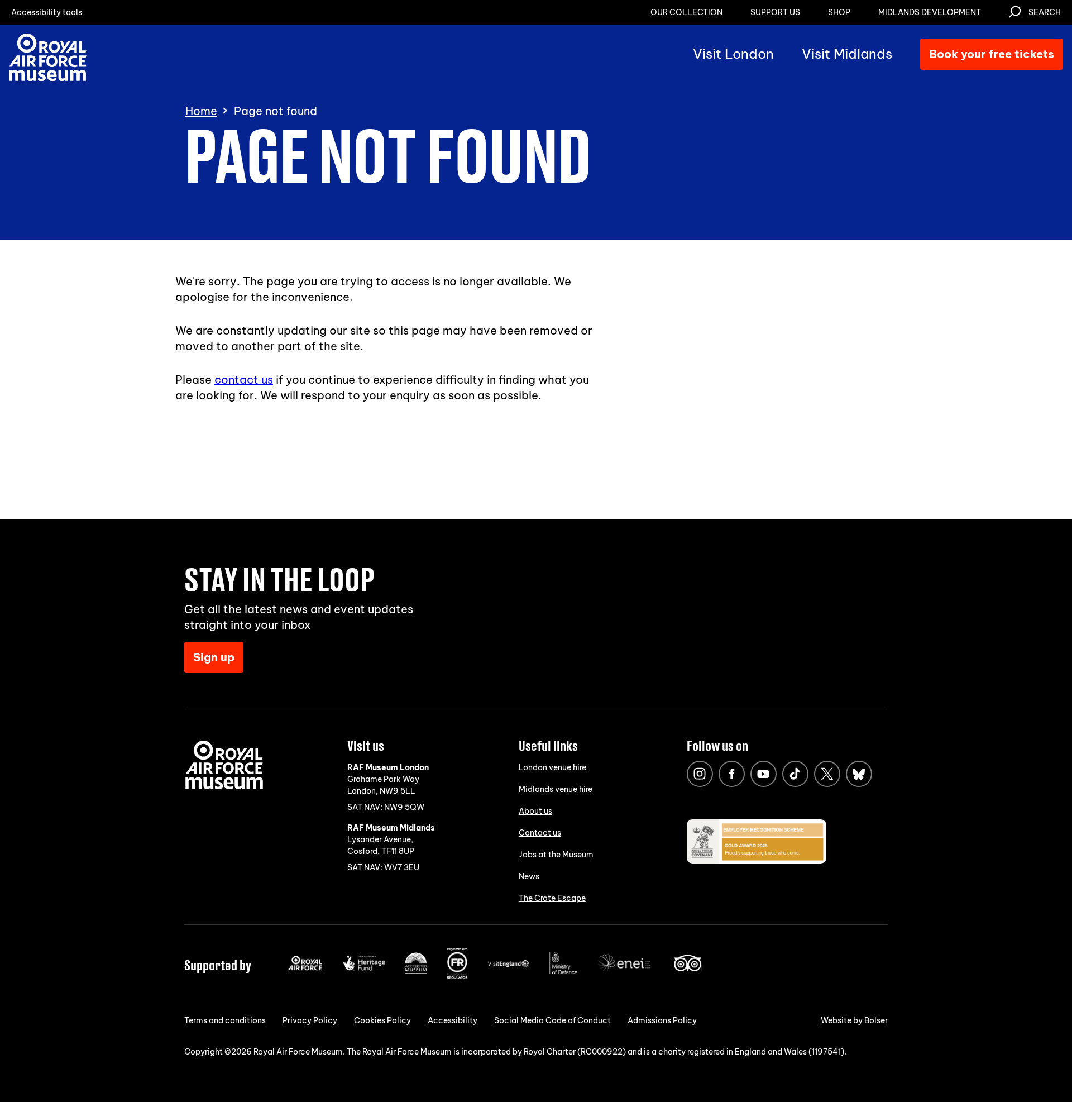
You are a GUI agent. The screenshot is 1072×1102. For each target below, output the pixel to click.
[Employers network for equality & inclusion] (625, 972)
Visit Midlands (847, 53)
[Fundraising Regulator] (457, 976)
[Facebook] (732, 774)
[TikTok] (795, 774)
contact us (243, 380)
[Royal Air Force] (305, 968)
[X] (827, 774)
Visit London (733, 53)
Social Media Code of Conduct (552, 1020)
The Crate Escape (552, 898)
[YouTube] (763, 774)
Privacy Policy (310, 1020)
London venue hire (552, 767)
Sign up (213, 657)
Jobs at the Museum (556, 855)
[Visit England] (508, 965)
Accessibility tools (46, 12)
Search (1044, 12)
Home (201, 111)
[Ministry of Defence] (563, 972)
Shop (839, 12)
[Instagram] (700, 774)
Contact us (540, 833)
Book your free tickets (991, 54)
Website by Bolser (854, 1020)
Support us (775, 12)
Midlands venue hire (555, 789)
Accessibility (452, 1020)
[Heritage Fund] (363, 968)
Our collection (686, 12)
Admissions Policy (662, 1020)
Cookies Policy (382, 1020)
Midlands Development (929, 12)
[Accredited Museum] (416, 971)
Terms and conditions (225, 1020)
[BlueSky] (859, 774)
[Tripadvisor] (687, 968)
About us (535, 811)
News (529, 876)
